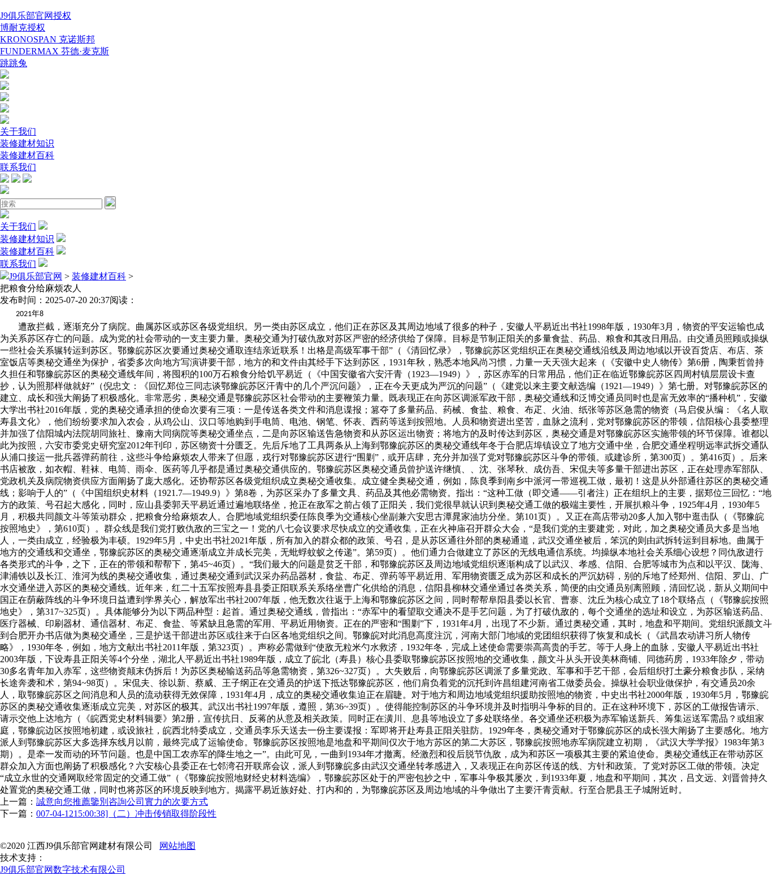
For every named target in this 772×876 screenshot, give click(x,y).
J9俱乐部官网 (35, 276)
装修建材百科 (27, 155)
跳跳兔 (13, 63)
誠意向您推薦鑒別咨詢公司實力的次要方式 (122, 801)
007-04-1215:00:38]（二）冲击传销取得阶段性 (126, 813)
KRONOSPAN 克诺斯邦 (47, 39)
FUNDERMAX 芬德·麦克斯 (54, 51)
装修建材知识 (27, 143)
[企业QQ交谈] (4, 75)
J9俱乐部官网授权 (35, 15)
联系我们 (18, 167)
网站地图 (177, 846)
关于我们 (18, 131)
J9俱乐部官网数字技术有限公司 (62, 869)
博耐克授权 (22, 27)
